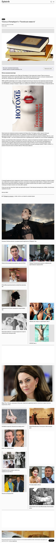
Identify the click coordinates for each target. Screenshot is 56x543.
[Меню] (53, 1)
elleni (6, 192)
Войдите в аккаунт (9, 196)
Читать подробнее (13, 541)
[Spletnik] (6, 2)
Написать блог (48, 68)
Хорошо (51, 540)
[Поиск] (51, 1)
